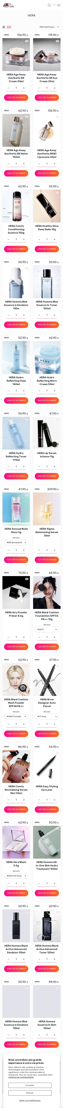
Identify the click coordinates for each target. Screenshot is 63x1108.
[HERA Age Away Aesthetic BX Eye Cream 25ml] (47, 54)
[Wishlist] (54, 5)
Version (16, 538)
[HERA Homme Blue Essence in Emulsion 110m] (16, 281)
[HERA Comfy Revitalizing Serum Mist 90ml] (16, 766)
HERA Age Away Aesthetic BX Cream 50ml (16, 78)
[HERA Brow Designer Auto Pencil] (47, 679)
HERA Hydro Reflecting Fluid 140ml (16, 381)
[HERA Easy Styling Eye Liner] (47, 766)
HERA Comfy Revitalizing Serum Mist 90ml (16, 790)
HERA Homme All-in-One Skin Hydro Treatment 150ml (47, 865)
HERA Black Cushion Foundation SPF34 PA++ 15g (47, 616)
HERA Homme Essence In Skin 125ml (47, 1025)
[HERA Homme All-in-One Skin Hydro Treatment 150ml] (47, 842)
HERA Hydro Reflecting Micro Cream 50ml (47, 381)
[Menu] (59, 5)
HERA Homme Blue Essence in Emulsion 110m (16, 305)
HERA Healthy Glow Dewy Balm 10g (46, 228)
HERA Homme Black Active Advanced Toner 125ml (47, 949)
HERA (6, 35)
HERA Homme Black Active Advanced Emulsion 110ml (16, 949)
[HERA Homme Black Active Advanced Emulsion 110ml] (16, 925)
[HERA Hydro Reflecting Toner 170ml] (16, 433)
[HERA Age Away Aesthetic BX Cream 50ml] (16, 54)
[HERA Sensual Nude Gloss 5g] (16, 508)
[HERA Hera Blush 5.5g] (16, 842)
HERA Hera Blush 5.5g (16, 864)
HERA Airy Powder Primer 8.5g (16, 614)
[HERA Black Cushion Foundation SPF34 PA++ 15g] (47, 592)
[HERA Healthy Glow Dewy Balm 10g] (47, 206)
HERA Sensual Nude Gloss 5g (16, 530)
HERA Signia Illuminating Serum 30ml (46, 532)
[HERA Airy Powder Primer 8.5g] (16, 592)
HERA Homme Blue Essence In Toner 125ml (47, 305)
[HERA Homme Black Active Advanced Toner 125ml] (47, 925)
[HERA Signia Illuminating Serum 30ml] (47, 508)
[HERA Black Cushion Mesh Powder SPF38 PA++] (16, 679)
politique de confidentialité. (21, 1077)
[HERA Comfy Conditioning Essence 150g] (16, 206)
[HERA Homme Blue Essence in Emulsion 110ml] (16, 1001)
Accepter (30, 1085)
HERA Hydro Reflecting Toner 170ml (16, 456)
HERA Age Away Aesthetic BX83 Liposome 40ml (47, 154)
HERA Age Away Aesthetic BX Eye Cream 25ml (47, 78)
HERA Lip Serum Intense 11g (47, 455)
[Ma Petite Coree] (8, 5)
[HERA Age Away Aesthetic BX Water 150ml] (16, 130)
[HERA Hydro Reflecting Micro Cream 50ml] (47, 357)
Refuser (30, 1093)
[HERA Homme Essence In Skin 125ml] (47, 1001)
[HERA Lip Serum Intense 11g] (47, 433)
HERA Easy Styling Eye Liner (47, 788)
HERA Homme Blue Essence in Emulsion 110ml (16, 1025)
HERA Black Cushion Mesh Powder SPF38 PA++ (16, 703)
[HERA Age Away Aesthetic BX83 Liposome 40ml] (47, 130)
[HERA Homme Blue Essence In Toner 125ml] (47, 281)
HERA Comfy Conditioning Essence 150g (16, 229)
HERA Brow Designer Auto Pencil (47, 703)
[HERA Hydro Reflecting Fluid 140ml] (16, 357)
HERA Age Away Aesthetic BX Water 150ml (16, 154)
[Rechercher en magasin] (49, 5)
